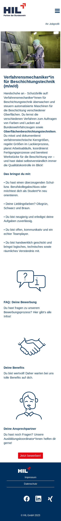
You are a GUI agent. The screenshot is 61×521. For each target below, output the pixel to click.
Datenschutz (30, 484)
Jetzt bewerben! (30, 455)
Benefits (15, 377)
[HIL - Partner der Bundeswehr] (14, 9)
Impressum (30, 477)
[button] (45, 11)
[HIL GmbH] (30, 470)
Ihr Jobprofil (52, 23)
